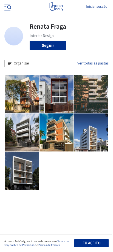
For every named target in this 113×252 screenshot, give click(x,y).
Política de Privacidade (23, 245)
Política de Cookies (49, 245)
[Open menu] (7, 6)
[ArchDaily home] (56, 6)
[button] (18, 63)
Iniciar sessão (97, 7)
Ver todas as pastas (93, 63)
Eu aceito (91, 243)
